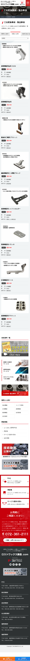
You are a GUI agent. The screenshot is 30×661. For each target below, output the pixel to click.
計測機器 (4, 409)
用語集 (6, 431)
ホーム (3, 16)
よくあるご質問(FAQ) (10, 427)
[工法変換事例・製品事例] (15, 395)
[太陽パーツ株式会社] (22, 4)
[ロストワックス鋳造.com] (10, 4)
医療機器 (4, 412)
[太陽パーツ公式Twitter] (13, 565)
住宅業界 (4, 416)
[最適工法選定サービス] (15, 366)
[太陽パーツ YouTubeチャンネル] (15, 458)
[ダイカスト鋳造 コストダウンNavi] (15, 469)
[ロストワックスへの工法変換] (15, 356)
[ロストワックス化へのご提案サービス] (15, 380)
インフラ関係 (19, 405)
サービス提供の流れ (10, 434)
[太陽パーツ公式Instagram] (19, 565)
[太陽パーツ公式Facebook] (16, 565)
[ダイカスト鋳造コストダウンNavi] (15, 572)
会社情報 (6, 438)
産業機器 (18, 409)
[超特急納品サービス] (15, 373)
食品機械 (4, 405)
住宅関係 (18, 412)
